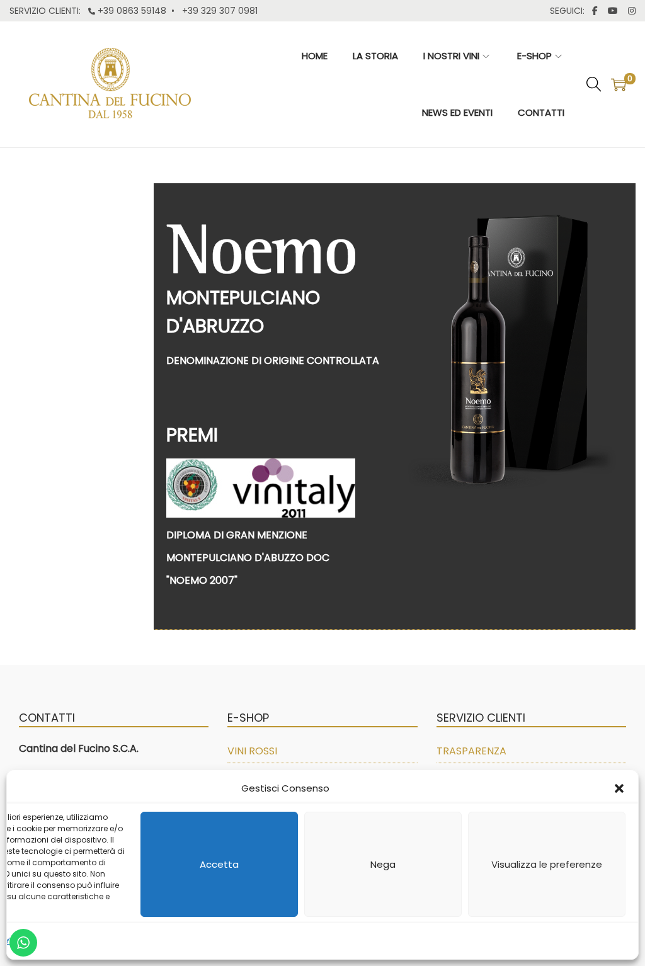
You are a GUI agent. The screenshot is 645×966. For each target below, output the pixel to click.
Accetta (219, 864)
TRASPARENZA (471, 751)
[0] (618, 84)
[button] (619, 788)
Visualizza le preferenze (546, 864)
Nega (383, 864)
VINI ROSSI (252, 751)
